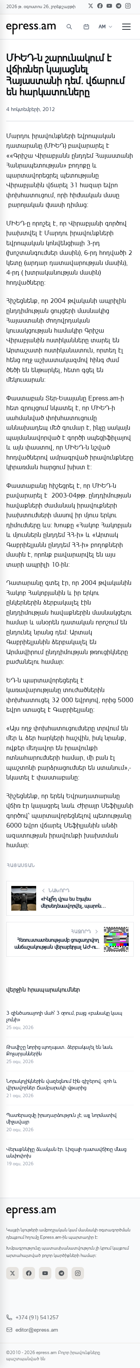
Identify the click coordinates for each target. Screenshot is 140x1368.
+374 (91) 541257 (37, 1317)
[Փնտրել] (69, 27)
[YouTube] (109, 6)
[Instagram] (128, 6)
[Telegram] (118, 6)
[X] (90, 6)
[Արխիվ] (86, 27)
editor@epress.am (37, 1329)
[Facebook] (100, 6)
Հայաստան (21, 865)
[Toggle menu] (126, 27)
